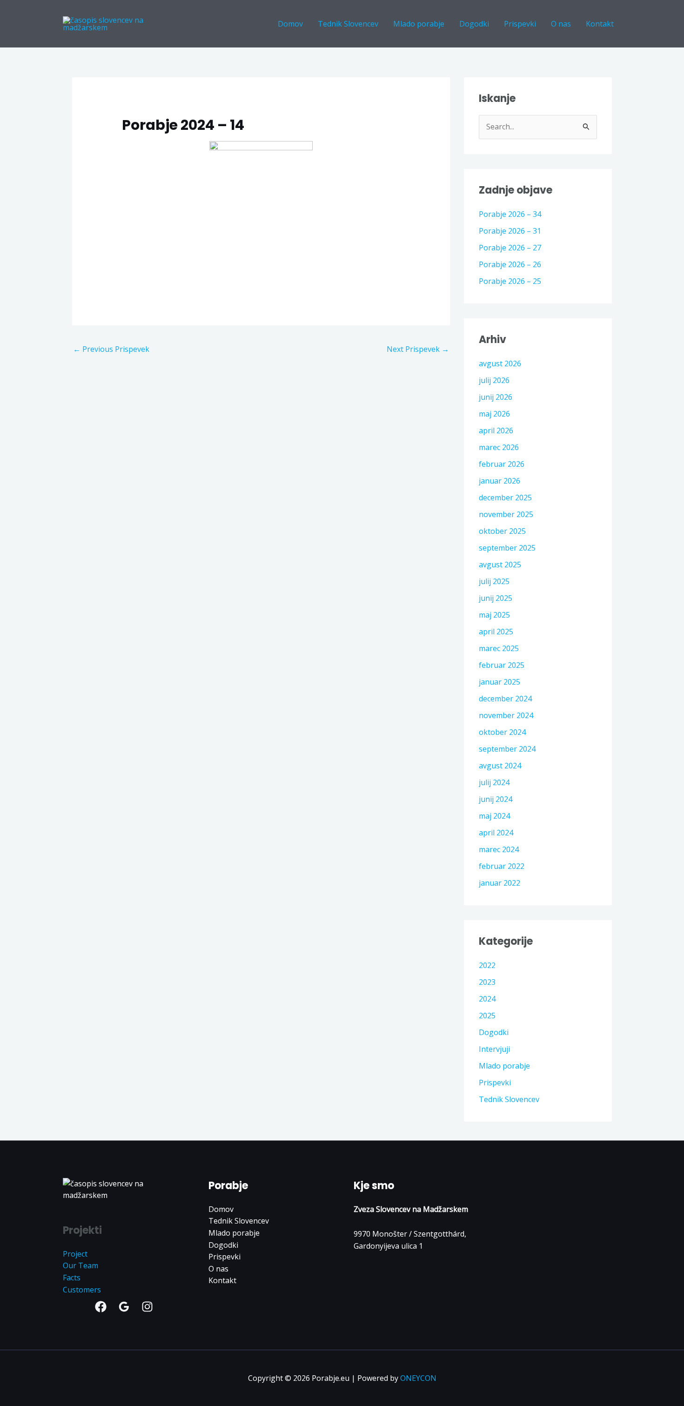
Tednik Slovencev (509, 1099)
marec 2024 (499, 849)
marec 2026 (499, 447)
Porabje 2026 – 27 (510, 247)
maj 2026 (494, 414)
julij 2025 (494, 581)
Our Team (80, 1265)
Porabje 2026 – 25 (510, 281)
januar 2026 (499, 481)
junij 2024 (495, 799)
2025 (487, 1015)
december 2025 (505, 497)
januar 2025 (499, 682)
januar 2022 (499, 883)
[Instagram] (147, 1306)
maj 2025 (494, 615)
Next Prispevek (418, 349)
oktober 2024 (502, 732)
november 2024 (506, 715)
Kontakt (222, 1280)
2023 (487, 982)
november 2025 (506, 514)
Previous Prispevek (111, 349)
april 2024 (496, 832)
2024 (487, 999)
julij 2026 (494, 380)
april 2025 (496, 631)
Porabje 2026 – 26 (510, 264)
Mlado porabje (504, 1066)
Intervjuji (494, 1049)
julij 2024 (494, 782)
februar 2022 (501, 866)
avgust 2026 (500, 363)
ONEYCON (418, 1378)
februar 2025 (501, 665)
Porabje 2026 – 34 (510, 214)
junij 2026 (495, 397)
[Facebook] (101, 1306)
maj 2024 (494, 816)
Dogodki (494, 1032)
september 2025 (507, 548)
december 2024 (505, 698)
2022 (487, 965)
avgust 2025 (500, 564)
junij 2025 (495, 598)
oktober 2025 (502, 531)
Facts (71, 1277)
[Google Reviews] (124, 1306)
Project (75, 1254)
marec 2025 (499, 648)
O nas (218, 1269)
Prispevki (495, 1082)
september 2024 (507, 749)
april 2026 (496, 430)
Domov (221, 1209)
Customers (82, 1290)
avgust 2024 (500, 765)
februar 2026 (501, 464)
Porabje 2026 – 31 (510, 231)
